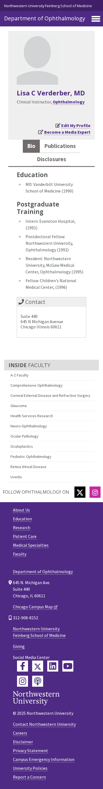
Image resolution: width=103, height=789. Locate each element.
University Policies (30, 768)
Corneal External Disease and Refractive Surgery (50, 395)
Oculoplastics (21, 446)
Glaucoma (18, 405)
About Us (21, 510)
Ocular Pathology (24, 436)
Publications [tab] (60, 146)
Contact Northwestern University (44, 724)
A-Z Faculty (19, 375)
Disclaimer (23, 741)
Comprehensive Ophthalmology (36, 385)
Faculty (19, 554)
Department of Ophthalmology (44, 18)
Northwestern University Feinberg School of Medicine (48, 5)
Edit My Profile (75, 125)
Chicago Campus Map (33, 606)
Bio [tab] (31, 146)
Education (22, 518)
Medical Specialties (31, 545)
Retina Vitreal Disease (28, 466)
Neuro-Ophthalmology (28, 426)
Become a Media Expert (67, 132)
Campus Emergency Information (43, 759)
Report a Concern (29, 777)
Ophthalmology (69, 102)
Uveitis (16, 476)
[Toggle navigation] (95, 19)
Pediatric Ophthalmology (30, 456)
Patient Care (25, 536)
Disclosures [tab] (51, 159)
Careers (20, 733)
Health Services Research (31, 415)
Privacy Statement (30, 750)
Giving (19, 646)
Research (21, 527)
